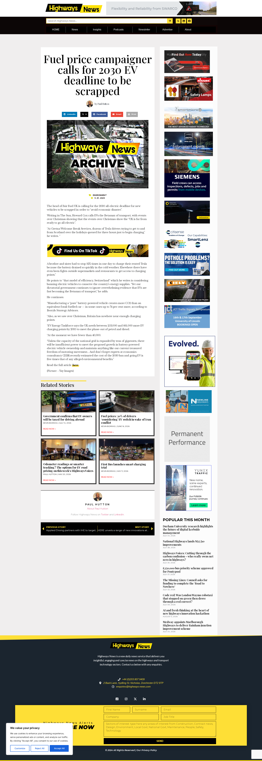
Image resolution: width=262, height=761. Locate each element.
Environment (100, 195)
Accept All (59, 748)
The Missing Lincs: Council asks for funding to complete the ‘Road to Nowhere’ (185, 583)
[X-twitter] (178, 21)
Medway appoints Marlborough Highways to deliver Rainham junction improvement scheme (187, 625)
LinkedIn (119, 514)
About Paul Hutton (97, 508)
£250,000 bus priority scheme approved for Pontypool (188, 569)
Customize (20, 748)
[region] (39, 739)
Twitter (105, 514)
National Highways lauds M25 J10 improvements (183, 542)
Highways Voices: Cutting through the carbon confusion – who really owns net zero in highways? (188, 556)
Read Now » (49, 429)
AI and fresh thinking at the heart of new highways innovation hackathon (186, 611)
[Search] (169, 21)
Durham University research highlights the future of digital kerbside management (188, 529)
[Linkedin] (183, 21)
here (75, 365)
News (75, 29)
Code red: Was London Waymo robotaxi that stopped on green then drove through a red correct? (188, 598)
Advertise (167, 29)
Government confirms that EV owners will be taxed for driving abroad (67, 417)
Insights (97, 29)
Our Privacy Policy (147, 750)
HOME (55, 29)
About (188, 29)
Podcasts (119, 29)
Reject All (39, 748)
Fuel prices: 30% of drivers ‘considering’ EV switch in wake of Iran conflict (126, 419)
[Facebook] (189, 21)
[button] (69, 114)
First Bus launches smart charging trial (123, 465)
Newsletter (144, 29)
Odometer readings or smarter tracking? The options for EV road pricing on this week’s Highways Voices (68, 467)
